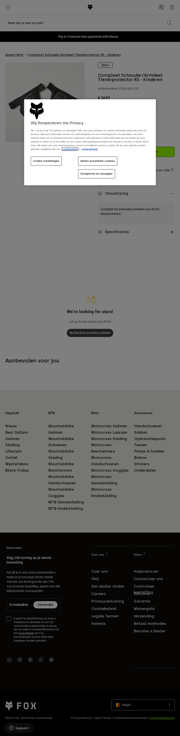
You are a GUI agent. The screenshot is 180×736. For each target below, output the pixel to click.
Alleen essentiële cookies (98, 160)
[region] (90, 142)
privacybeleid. (90, 149)
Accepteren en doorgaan (97, 173)
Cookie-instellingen (46, 160)
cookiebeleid (69, 149)
